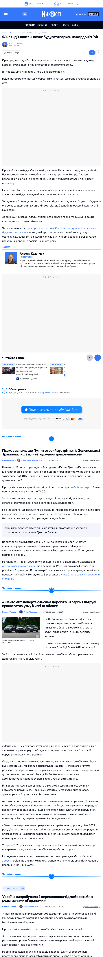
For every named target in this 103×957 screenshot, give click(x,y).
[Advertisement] (51, 129)
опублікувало (78, 487)
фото (66, 25)
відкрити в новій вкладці (92, 460)
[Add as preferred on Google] (24, 14)
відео (75, 25)
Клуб (94, 14)
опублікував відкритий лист (19, 565)
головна (30, 25)
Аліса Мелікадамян (29, 460)
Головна (5, 33)
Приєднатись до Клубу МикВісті (53, 410)
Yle (63, 71)
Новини (13, 33)
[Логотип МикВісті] (51, 14)
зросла (6, 860)
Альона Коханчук (16, 43)
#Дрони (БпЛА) (11, 888)
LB (82, 929)
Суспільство (21, 33)
